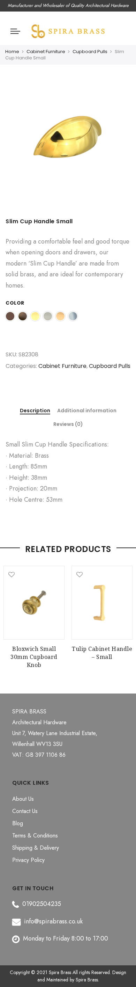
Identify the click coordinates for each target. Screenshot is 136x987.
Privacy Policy (28, 860)
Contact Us (25, 811)
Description (35, 411)
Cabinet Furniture (46, 51)
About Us (23, 799)
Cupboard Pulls (90, 51)
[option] (68, 143)
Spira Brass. (87, 979)
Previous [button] (11, 613)
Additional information (86, 411)
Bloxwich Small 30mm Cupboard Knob (34, 657)
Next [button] (124, 613)
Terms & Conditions (35, 836)
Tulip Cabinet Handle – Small (102, 653)
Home (12, 51)
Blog (17, 823)
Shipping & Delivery (35, 848)
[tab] (35, 411)
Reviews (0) (68, 424)
